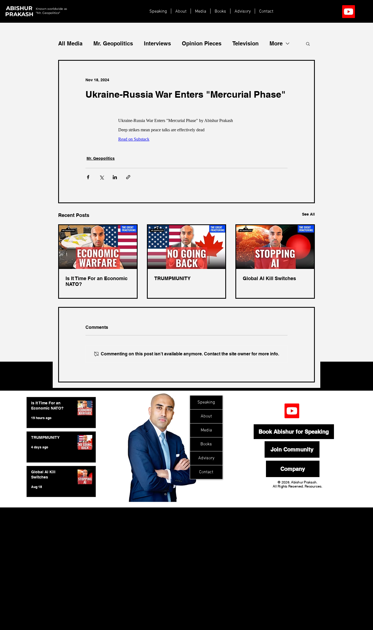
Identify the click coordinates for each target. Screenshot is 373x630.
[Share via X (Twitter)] (101, 177)
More (276, 43)
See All (308, 214)
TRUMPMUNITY (172, 278)
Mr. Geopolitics (113, 43)
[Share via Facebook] (88, 177)
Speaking (206, 402)
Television (245, 43)
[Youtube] (348, 11)
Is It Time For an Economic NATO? (97, 281)
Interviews (157, 43)
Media (206, 430)
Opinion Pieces (201, 43)
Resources (313, 486)
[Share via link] (128, 177)
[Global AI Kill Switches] (275, 247)
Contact (206, 472)
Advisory (206, 458)
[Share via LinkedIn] (114, 177)
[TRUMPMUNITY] (187, 247)
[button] (307, 43)
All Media (70, 43)
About (206, 416)
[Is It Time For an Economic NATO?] (98, 247)
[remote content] (186, 128)
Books (206, 444)
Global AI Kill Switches (269, 278)
